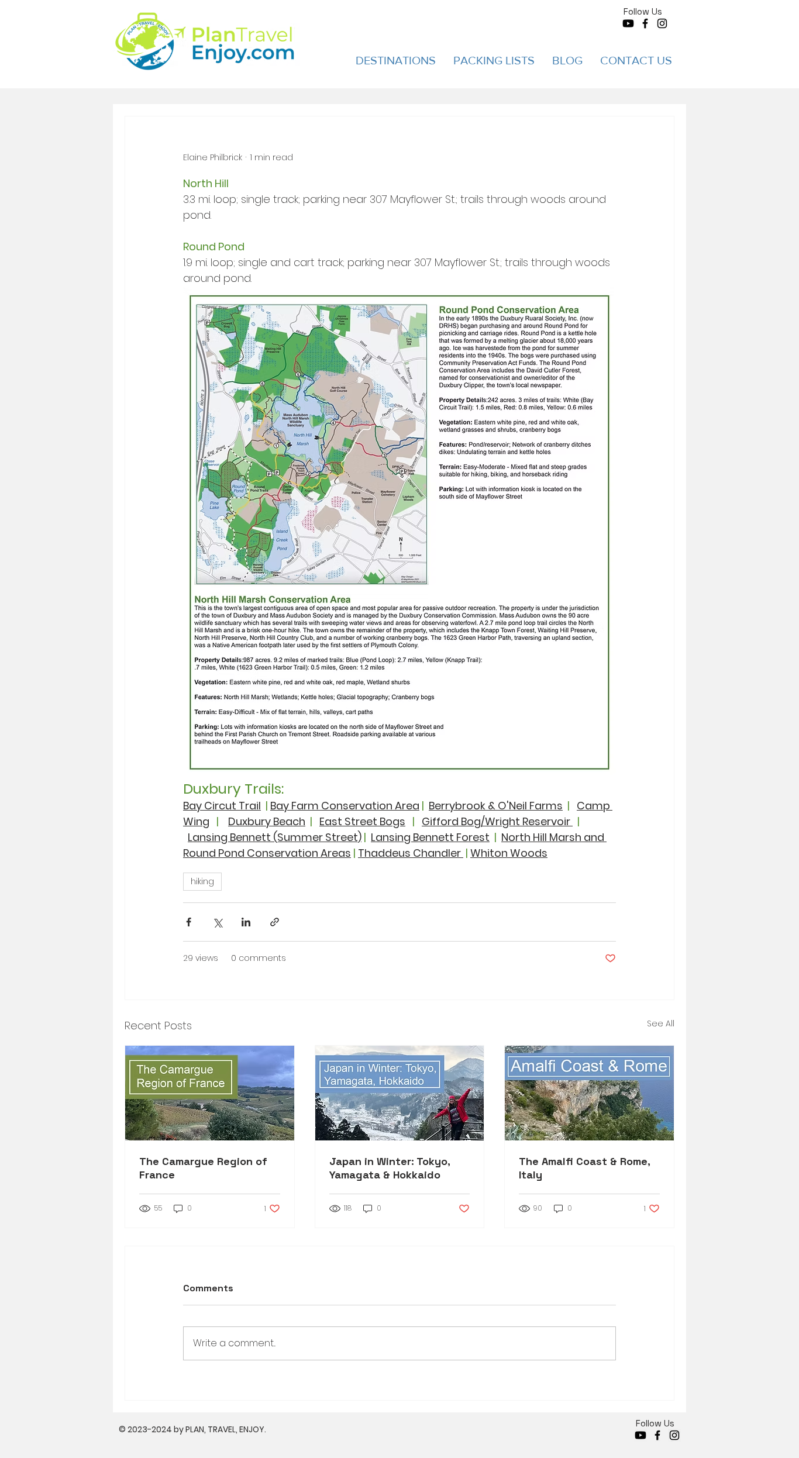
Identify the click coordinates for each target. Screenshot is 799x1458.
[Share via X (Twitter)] (217, 922)
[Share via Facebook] (188, 922)
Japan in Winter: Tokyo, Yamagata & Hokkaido (389, 1167)
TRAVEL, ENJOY (236, 1429)
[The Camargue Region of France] (209, 1093)
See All (660, 1023)
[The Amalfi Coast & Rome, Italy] (589, 1093)
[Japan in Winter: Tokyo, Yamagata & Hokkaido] (399, 1093)
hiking (202, 881)
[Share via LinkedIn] (246, 922)
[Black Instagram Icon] (662, 23)
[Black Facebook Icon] (645, 23)
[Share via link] (274, 922)
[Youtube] (628, 23)
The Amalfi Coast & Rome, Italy (584, 1167)
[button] (396, 60)
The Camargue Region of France (203, 1167)
